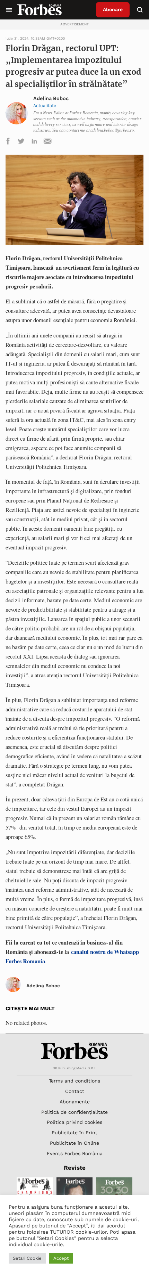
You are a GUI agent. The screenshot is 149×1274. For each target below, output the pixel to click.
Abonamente (75, 1101)
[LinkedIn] (34, 142)
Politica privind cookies (74, 1122)
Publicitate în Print (74, 1132)
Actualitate (44, 105)
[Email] (47, 142)
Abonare (113, 9)
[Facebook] (8, 142)
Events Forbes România (75, 1153)
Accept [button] (61, 1258)
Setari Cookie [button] (27, 1258)
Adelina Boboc (51, 98)
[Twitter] (21, 142)
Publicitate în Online (74, 1143)
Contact (74, 1091)
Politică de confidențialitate (74, 1112)
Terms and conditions (74, 1081)
